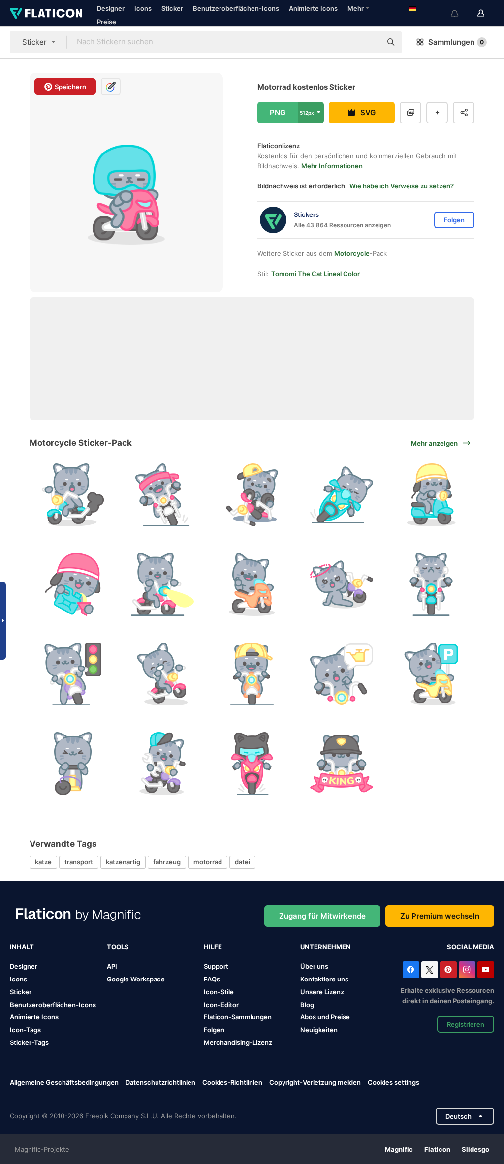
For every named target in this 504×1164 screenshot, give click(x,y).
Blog (307, 1005)
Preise (106, 22)
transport (78, 862)
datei (242, 862)
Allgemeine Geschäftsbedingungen (64, 1082)
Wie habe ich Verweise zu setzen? (401, 186)
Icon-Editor (221, 1005)
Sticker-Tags (29, 1042)
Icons (143, 8)
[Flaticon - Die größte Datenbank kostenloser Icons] (46, 13)
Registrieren (465, 1024)
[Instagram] (467, 969)
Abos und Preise (325, 1017)
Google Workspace (136, 979)
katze (43, 862)
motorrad (207, 862)
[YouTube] (485, 969)
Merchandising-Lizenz (238, 1042)
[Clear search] (369, 42)
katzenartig (123, 862)
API (112, 966)
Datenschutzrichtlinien (160, 1082)
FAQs (212, 979)
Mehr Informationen (332, 166)
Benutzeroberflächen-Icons (236, 8)
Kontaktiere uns (324, 979)
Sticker (172, 8)
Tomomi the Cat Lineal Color (315, 273)
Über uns (314, 966)
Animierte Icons (313, 8)
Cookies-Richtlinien (232, 1082)
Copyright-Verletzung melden (315, 1082)
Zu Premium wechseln (439, 915)
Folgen (214, 1030)
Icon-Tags (25, 1030)
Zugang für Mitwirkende (322, 915)
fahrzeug (167, 862)
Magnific (399, 1149)
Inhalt (22, 946)
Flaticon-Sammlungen (238, 1017)
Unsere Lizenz (322, 992)
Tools (118, 946)
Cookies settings (393, 1082)
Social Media (470, 946)
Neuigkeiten (319, 1030)
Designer (111, 8)
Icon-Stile (219, 992)
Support (216, 966)
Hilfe (213, 946)
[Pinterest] (448, 969)
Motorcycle (352, 253)
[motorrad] (73, 495)
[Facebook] (411, 969)
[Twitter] (429, 969)
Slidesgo (475, 1149)
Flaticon (437, 1149)
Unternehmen (325, 946)
